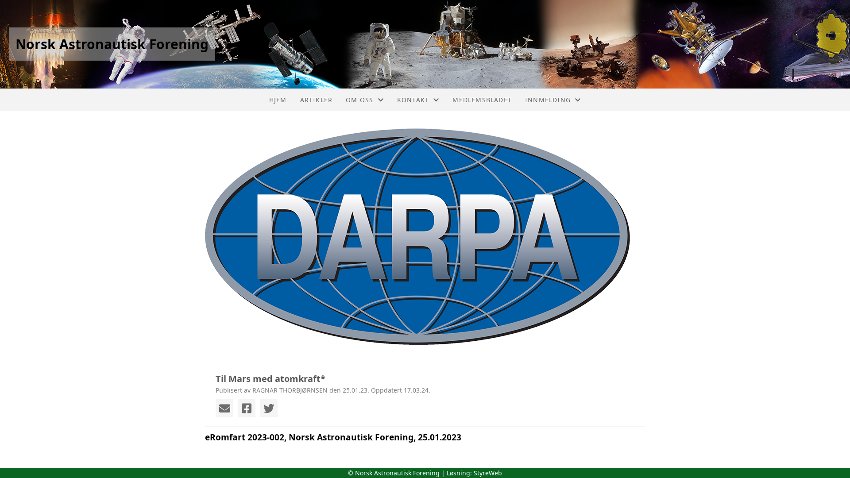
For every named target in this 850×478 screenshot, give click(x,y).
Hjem (278, 100)
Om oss (359, 100)
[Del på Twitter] (269, 408)
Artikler (316, 100)
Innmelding (548, 100)
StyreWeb (488, 473)
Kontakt (413, 100)
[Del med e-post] (224, 408)
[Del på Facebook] (246, 408)
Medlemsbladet (482, 100)
